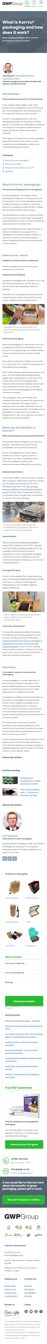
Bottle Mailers (12, 922)
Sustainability (30, 1292)
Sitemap (28, 1296)
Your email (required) (14, 973)
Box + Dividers (12, 898)
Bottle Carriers (32, 898)
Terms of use (10, 1289)
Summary (9, 171)
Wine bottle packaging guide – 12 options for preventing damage (30, 792)
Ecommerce (31, 946)
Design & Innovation (20, 81)
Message (9, 982)
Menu (41, 6)
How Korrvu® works (13, 164)
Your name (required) (14, 963)
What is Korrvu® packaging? (17, 160)
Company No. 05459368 (13, 1333)
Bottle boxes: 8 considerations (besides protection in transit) (30, 781)
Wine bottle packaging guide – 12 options (22, 1021)
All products (29, 1289)
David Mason (10, 835)
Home (4, 38)
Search (34, 6)
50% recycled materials (23, 548)
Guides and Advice (16, 38)
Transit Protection (18, 84)
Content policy (11, 1296)
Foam (28, 922)
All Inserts (10, 946)
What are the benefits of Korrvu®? (19, 168)
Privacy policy (10, 1286)
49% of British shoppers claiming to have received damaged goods (22, 489)
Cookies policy (11, 1292)
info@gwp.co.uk (16, 1255)
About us (28, 1286)
